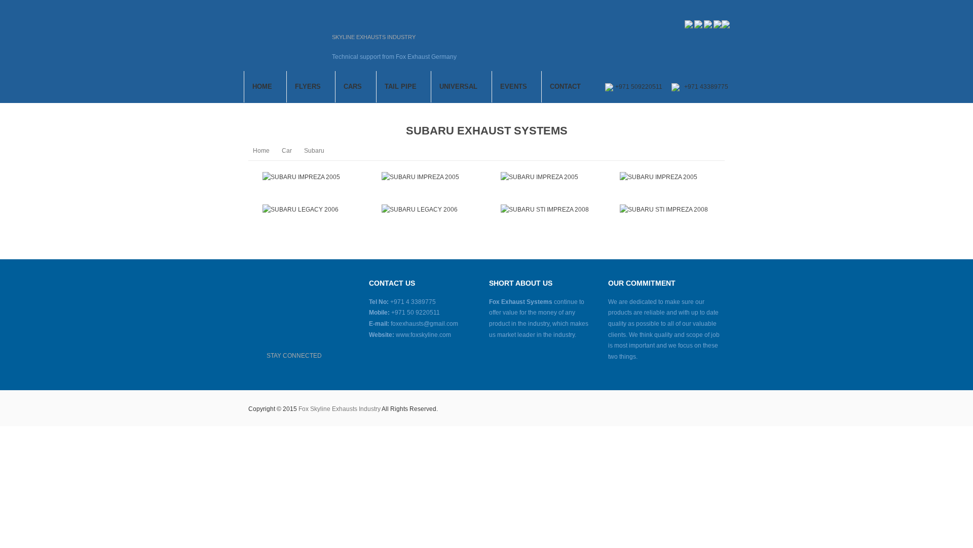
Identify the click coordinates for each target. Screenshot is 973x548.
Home (261, 150)
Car (287, 150)
